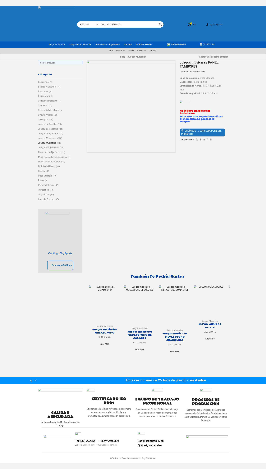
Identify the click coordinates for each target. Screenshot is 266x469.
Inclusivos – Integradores (107, 44)
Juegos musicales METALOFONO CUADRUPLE (174, 337)
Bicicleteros (44, 96)
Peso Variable (45, 175)
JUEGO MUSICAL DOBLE (210, 326)
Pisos (41, 180)
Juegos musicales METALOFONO (104, 331)
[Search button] (160, 24)
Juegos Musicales (137, 56)
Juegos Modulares (47, 138)
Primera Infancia (46, 185)
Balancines (43, 82)
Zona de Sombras (46, 199)
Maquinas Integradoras (49, 161)
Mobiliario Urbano (144, 44)
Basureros (43, 91)
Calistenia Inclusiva (47, 100)
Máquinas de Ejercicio (80, 44)
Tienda (131, 50)
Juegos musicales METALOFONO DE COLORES (139, 335)
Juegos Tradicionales (48, 147)
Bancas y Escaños (47, 86)
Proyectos (141, 50)
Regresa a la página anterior (213, 56)
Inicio (111, 50)
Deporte (128, 44)
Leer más (104, 344)
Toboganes (43, 189)
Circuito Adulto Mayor (48, 110)
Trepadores (43, 194)
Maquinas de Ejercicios (49, 152)
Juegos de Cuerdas (47, 124)
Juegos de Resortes (48, 129)
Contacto (153, 50)
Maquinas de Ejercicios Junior (52, 157)
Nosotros (120, 50)
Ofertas (41, 171)
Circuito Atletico (45, 115)
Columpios (43, 119)
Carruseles (43, 105)
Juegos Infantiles (56, 44)
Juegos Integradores (48, 133)
